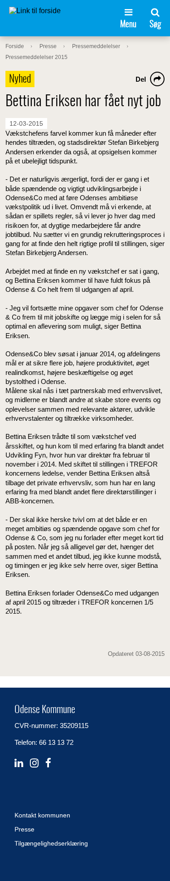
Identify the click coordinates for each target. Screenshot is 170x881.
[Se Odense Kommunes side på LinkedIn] (19, 763)
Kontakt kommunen (42, 815)
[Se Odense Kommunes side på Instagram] (34, 763)
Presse (24, 829)
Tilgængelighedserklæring (51, 843)
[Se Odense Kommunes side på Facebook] (48, 763)
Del (141, 79)
